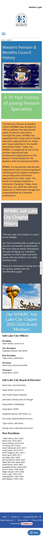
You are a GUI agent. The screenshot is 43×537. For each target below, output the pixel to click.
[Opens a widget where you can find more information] (34, 533)
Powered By (15, 523)
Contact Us (15, 517)
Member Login (35, 7)
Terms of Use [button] (22, 520)
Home (3, 40)
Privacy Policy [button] (37, 520)
